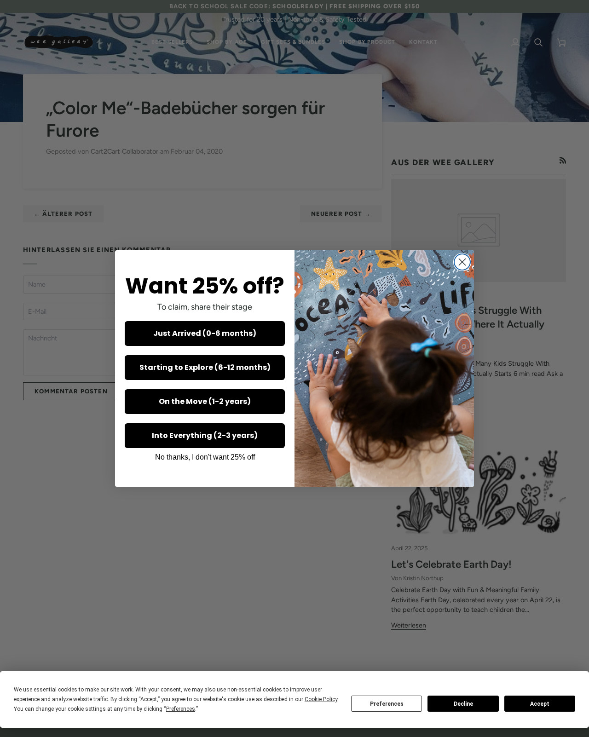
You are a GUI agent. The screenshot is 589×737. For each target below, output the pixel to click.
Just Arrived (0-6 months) (204, 333)
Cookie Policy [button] (321, 699)
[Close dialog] (462, 262)
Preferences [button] (180, 709)
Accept (539, 704)
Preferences (387, 704)
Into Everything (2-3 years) (205, 435)
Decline (463, 704)
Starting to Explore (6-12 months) (205, 367)
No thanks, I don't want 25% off (205, 457)
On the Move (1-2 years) (205, 401)
